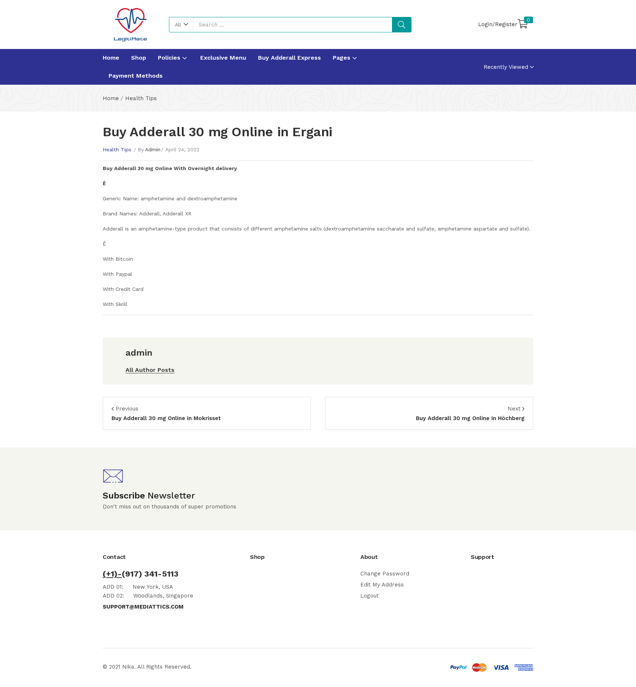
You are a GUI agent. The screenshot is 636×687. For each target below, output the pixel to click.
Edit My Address (382, 584)
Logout (369, 595)
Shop (138, 57)
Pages (342, 57)
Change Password (384, 573)
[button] (181, 24)
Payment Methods (136, 75)
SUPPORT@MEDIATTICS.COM (143, 606)
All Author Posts (150, 369)
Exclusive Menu (223, 57)
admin (152, 149)
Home (111, 57)
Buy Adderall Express (289, 57)
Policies (170, 57)
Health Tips (141, 98)
